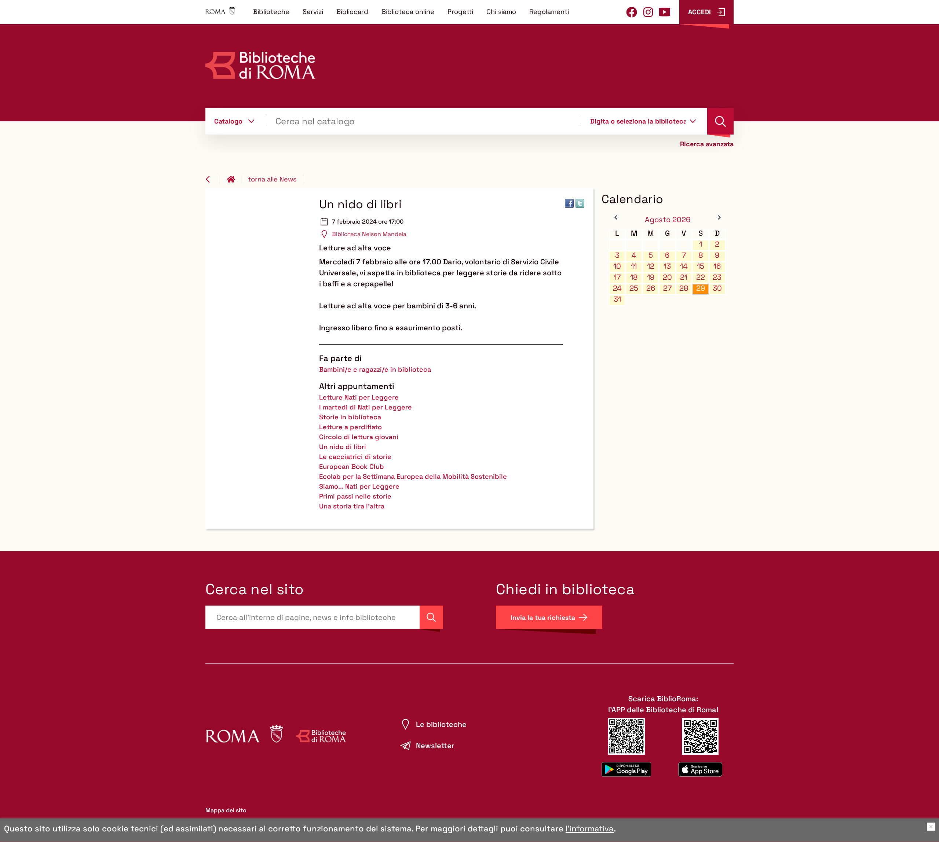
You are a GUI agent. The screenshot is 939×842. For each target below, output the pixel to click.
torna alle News (272, 179)
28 (683, 288)
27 (667, 288)
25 (633, 288)
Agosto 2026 (667, 219)
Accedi (699, 12)
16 (717, 266)
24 (617, 288)
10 (617, 266)
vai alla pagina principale (234, 179)
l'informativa (590, 828)
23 (717, 277)
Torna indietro (212, 179)
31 (617, 299)
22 (700, 277)
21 (683, 277)
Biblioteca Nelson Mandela (369, 234)
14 (684, 266)
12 (650, 266)
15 (700, 266)
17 (617, 277)
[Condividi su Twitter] (580, 203)
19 (650, 277)
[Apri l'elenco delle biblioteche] (693, 121)
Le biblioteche (441, 724)
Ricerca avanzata (707, 144)
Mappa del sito (225, 810)
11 (634, 266)
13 (667, 266)
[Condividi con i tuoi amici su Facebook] (569, 203)
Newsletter (435, 745)
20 (667, 277)
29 (700, 288)
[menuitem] (271, 11)
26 (650, 288)
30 (717, 288)
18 (633, 277)
